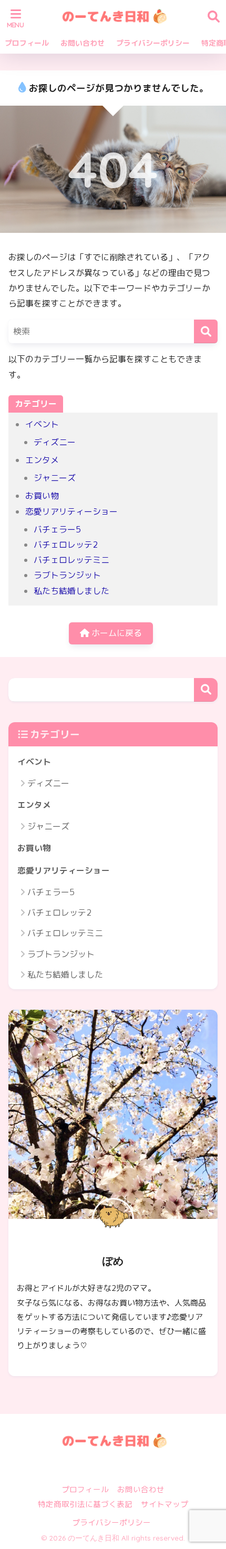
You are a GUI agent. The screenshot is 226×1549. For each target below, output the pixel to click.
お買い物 (42, 495)
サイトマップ (164, 1504)
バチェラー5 (57, 529)
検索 (206, 690)
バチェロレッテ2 (66, 544)
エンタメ (42, 460)
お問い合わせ (82, 43)
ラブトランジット (67, 575)
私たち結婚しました (71, 591)
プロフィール (27, 43)
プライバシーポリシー (153, 43)
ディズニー (55, 442)
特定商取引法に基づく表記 (85, 1504)
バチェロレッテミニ (71, 560)
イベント (42, 424)
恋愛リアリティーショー (71, 511)
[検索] (206, 331)
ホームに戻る (115, 633)
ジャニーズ (55, 478)
